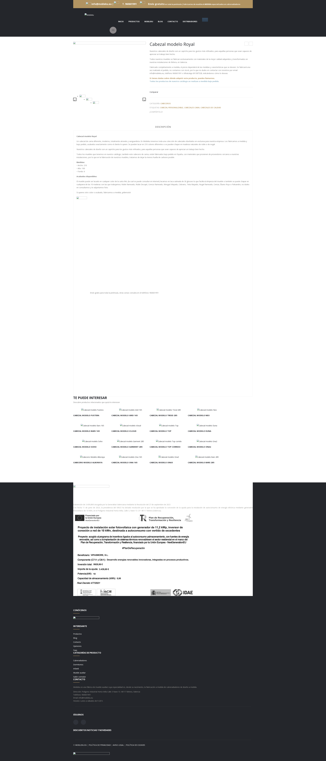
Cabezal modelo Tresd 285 (163, 415)
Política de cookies (135, 745)
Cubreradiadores (80, 660)
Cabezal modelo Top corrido (165, 446)
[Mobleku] (89, 14)
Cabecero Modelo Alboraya (87, 462)
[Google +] (177, 112)
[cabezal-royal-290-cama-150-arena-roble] (109, 66)
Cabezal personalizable (171, 107)
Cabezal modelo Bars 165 (86, 431)
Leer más (80, 409)
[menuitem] (121, 21)
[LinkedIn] (181, 112)
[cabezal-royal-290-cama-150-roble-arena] (89, 100)
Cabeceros (165, 103)
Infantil (76, 668)
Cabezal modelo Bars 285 (201, 462)
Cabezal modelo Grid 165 (124, 415)
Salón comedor (79, 677)
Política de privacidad (100, 745)
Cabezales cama (192, 107)
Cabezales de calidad (211, 107)
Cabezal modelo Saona (246, 44)
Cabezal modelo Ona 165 (124, 462)
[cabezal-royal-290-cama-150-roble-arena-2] (96, 103)
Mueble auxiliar (79, 672)
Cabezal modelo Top (251, 44)
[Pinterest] (173, 112)
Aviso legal (118, 745)
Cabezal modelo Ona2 (199, 446)
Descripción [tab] (163, 126)
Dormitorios (78, 664)
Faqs (75, 650)
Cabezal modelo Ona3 (161, 462)
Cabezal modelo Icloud (123, 431)
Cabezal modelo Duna (199, 431)
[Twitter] (169, 112)
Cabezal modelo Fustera (86, 415)
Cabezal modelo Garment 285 (126, 446)
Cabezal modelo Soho (85, 446)
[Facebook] (165, 112)
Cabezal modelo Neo (199, 415)
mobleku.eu (81, 745)
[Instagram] (83, 722)
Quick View (103, 409)
